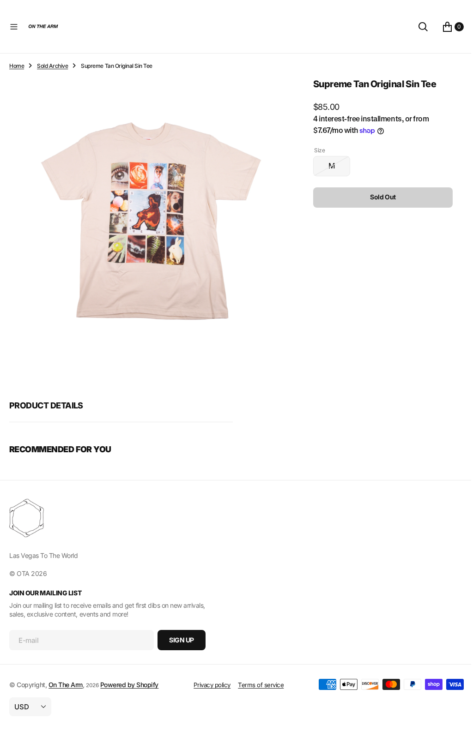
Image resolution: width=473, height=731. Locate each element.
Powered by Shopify (129, 685)
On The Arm (66, 685)
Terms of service (257, 685)
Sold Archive (52, 65)
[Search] (416, 27)
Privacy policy (208, 685)
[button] (13, 26)
